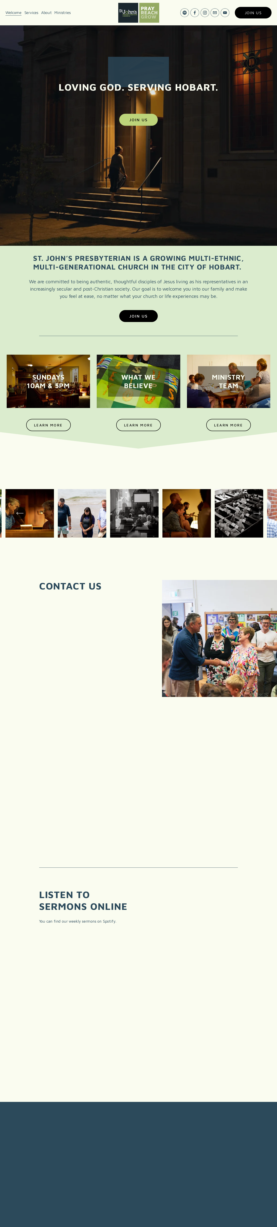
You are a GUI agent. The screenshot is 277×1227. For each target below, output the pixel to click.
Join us (253, 12)
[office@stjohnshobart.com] (214, 12)
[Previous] (20, 513)
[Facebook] (194, 12)
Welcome (13, 12)
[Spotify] (184, 12)
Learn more (138, 425)
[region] (138, 514)
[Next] (257, 513)
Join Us (138, 119)
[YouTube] (225, 12)
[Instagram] (205, 12)
